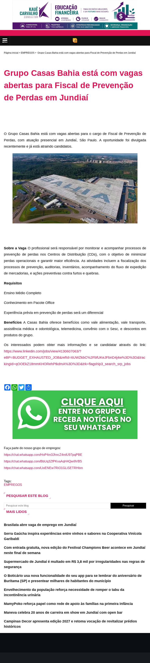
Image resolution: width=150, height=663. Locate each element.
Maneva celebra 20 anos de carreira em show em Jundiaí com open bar (63, 612)
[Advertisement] (75, 116)
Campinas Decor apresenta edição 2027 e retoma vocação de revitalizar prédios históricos (70, 623)
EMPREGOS (27, 52)
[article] (75, 249)
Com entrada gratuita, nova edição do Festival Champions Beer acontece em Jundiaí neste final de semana (74, 550)
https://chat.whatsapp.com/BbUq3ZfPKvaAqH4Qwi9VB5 (43, 461)
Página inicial (11, 52)
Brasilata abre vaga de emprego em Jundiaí (40, 525)
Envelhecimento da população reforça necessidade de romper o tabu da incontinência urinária (64, 592)
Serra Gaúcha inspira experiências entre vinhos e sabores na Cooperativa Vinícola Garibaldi (73, 536)
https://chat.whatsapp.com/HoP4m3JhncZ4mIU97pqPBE (43, 454)
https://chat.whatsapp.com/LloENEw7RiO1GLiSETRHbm (43, 468)
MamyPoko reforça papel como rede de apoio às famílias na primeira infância (68, 604)
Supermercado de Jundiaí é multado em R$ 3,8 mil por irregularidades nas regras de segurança (74, 564)
